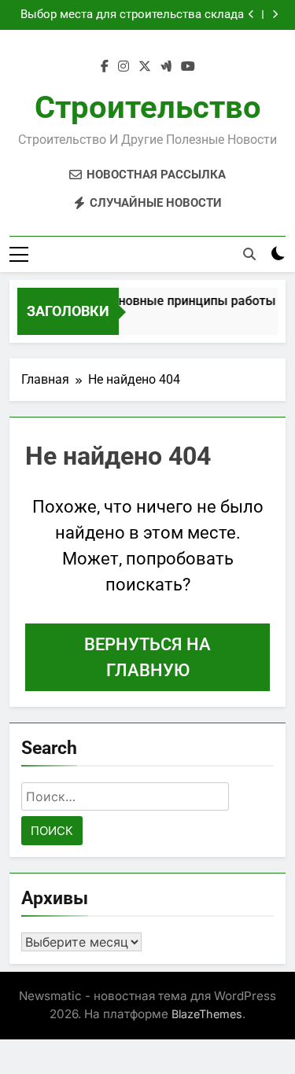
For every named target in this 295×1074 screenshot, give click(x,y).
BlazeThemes (206, 1014)
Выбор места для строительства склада (132, 15)
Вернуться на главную (147, 657)
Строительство (148, 107)
